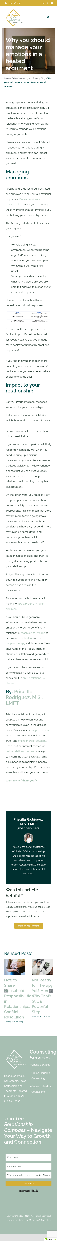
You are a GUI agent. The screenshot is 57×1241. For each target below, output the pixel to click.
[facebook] (47, 3)
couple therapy (40, 730)
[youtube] (52, 3)
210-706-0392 (15, 3)
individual (27, 638)
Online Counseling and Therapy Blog (28, 78)
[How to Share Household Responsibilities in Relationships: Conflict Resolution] (14, 967)
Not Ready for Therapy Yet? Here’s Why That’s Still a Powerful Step (42, 996)
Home (7, 78)
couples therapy (15, 643)
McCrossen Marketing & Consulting (34, 1220)
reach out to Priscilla (33, 632)
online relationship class (20, 751)
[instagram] (43, 3)
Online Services (40, 1064)
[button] (6, 991)
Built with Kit (28, 1190)
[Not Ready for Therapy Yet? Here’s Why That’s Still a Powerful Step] (42, 967)
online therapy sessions (32, 740)
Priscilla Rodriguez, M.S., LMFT (24, 697)
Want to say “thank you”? (21, 780)
